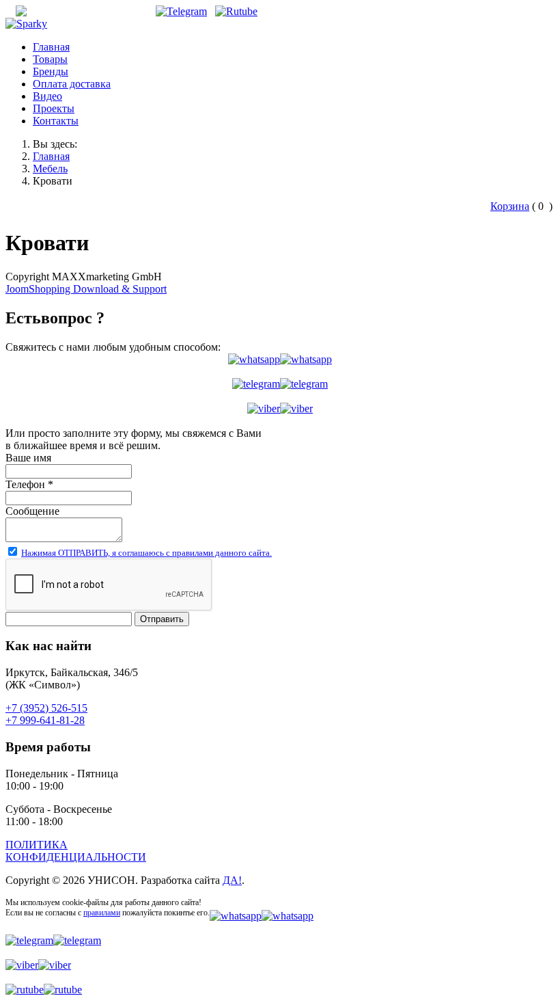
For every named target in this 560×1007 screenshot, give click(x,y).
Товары (50, 59)
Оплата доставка (72, 84)
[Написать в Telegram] (280, 384)
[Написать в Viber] (280, 409)
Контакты (56, 120)
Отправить (162, 619)
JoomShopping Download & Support (86, 289)
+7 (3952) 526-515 (503, 25)
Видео (47, 96)
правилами (101, 912)
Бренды (50, 71)
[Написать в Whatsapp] (280, 359)
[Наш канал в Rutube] (236, 11)
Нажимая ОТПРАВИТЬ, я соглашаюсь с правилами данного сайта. (146, 553)
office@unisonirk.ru (100, 11)
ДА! (232, 880)
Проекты (53, 108)
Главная (51, 47)
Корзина (509, 206)
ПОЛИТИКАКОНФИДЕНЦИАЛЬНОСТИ (75, 851)
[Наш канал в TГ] (181, 11)
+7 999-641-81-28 (45, 720)
